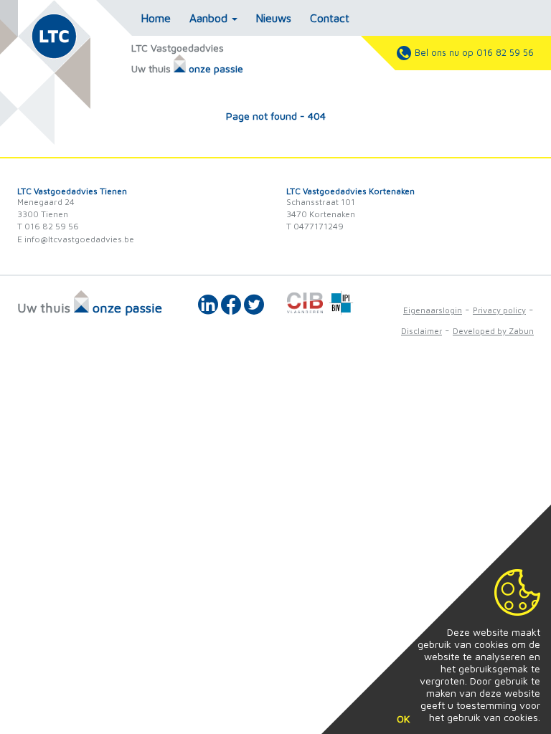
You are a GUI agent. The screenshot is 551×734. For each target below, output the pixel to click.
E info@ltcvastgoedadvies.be (75, 239)
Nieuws (273, 17)
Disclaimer (421, 330)
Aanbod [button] (209, 17)
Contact (329, 17)
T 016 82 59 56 (48, 226)
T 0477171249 (315, 226)
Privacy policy (499, 310)
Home (156, 17)
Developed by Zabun (493, 330)
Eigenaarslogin (432, 310)
